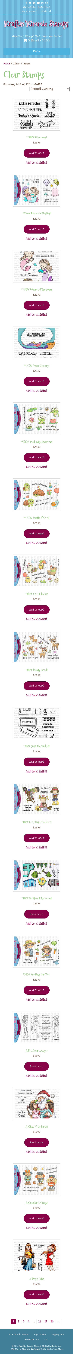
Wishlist (46, 11)
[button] (36, 163)
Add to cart (36, 153)
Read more (36, 914)
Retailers (44, 7)
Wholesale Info (32, 1339)
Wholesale (29, 7)
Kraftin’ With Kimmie (18, 1334)
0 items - (38, 40)
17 (46, 1321)
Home (6, 63)
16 (39, 1321)
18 (52, 1321)
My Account (29, 11)
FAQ (46, 1339)
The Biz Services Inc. (53, 1349)
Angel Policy (40, 1334)
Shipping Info (57, 1334)
